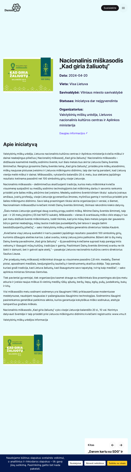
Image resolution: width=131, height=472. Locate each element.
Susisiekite (110, 7)
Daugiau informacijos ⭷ (73, 133)
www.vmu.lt (119, 314)
